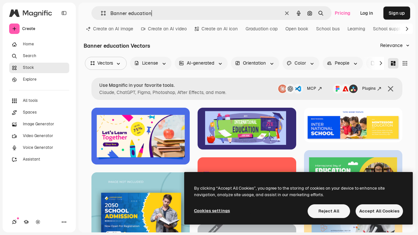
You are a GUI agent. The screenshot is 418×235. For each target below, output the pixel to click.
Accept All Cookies (379, 211)
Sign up (397, 13)
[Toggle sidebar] (64, 13)
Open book (296, 29)
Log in (366, 13)
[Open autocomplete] (101, 13)
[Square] (405, 63)
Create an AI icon (219, 29)
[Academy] (26, 222)
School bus (328, 29)
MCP (311, 88)
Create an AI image (113, 29)
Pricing (342, 13)
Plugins (369, 88)
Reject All (328, 211)
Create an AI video (167, 29)
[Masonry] (393, 63)
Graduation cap (262, 29)
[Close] (390, 89)
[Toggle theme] (38, 222)
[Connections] (14, 222)
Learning (356, 29)
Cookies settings (212, 210)
